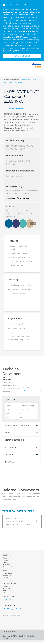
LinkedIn (4, 609)
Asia (19, 198)
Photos (5, 578)
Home (6, 79)
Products (15, 79)
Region (26, 388)
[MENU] (5, 65)
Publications (7, 575)
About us (6, 558)
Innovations (7, 591)
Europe (25, 198)
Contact (6, 560)
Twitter (12, 609)
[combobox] (32, 391)
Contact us (7, 599)
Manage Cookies (21, 51)
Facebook (16, 609)
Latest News (7, 573)
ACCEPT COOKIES (22, 56)
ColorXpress (11, 213)
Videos (5, 580)
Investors (6, 565)
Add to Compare (15, 108)
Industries (6, 588)
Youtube (8, 609)
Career (5, 562)
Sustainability (8, 567)
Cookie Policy (9, 631)
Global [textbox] (26, 391)
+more (33, 223)
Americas (10, 198)
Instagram (20, 609)
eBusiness (6, 593)
